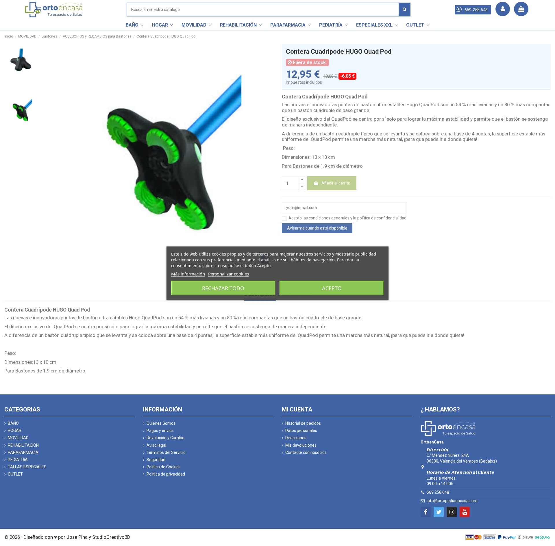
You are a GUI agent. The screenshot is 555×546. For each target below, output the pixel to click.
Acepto (332, 287)
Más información (188, 273)
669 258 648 (438, 492)
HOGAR (14, 430)
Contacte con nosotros (306, 452)
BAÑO (13, 423)
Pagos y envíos (160, 430)
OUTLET (15, 474)
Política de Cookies (164, 467)
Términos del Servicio (166, 452)
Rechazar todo (223, 287)
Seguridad (156, 459)
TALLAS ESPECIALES (27, 467)
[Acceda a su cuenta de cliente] (502, 9)
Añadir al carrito (335, 183)
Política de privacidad (166, 474)
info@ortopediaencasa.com (452, 500)
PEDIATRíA (18, 459)
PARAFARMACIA (23, 452)
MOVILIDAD (18, 437)
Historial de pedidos (303, 423)
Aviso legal (156, 445)
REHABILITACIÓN (23, 445)
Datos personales (301, 430)
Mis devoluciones (301, 445)
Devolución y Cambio (165, 437)
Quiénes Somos (161, 423)
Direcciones (295, 437)
